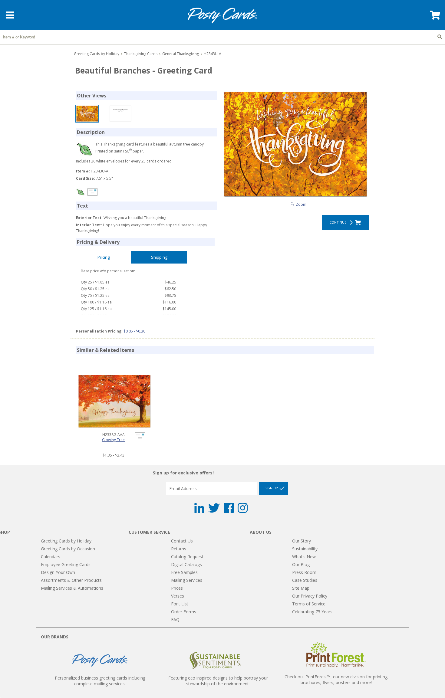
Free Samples (184, 572)
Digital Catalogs (186, 564)
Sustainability (305, 549)
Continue (338, 222)
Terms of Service (308, 604)
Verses (177, 596)
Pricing (103, 257)
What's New (304, 556)
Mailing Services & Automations (72, 588)
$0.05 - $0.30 (134, 331)
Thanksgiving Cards (140, 53)
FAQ (175, 619)
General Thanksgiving (180, 53)
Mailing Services (186, 580)
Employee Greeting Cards (66, 564)
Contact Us (182, 541)
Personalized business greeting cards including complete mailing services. (100, 681)
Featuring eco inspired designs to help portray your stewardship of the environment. (218, 681)
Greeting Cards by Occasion (68, 549)
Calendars (50, 556)
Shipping (159, 257)
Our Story (301, 541)
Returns (178, 549)
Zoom (301, 204)
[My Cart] (434, 17)
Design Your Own (58, 572)
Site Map (300, 588)
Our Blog (301, 564)
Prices (177, 588)
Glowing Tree (113, 439)
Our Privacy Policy (309, 596)
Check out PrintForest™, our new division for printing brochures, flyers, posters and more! (336, 679)
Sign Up (272, 488)
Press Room (304, 572)
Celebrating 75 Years (312, 611)
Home (222, 16)
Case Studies (304, 580)
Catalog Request (187, 556)
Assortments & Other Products (71, 580)
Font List (179, 604)
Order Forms (183, 611)
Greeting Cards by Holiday (96, 53)
